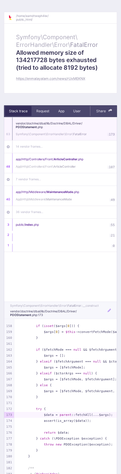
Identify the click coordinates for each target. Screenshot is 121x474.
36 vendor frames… (29, 212)
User (77, 111)
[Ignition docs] (12, 17)
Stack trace (18, 111)
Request (42, 111)
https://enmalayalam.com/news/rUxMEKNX (50, 78)
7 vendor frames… (28, 179)
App (61, 111)
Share (101, 111)
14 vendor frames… (29, 146)
